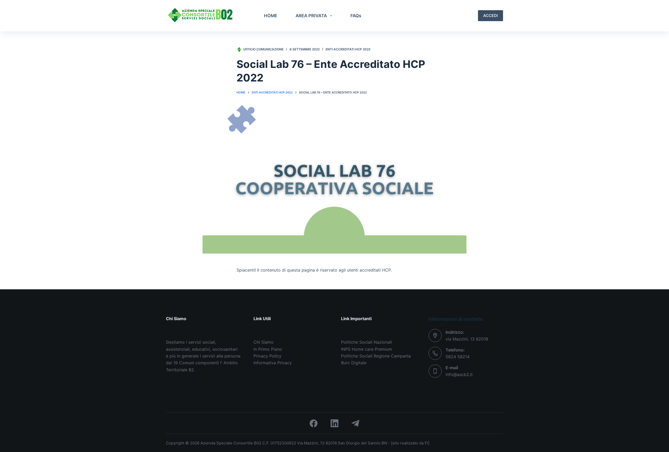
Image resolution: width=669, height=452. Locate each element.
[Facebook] (314, 423)
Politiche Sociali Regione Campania (376, 356)
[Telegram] (355, 423)
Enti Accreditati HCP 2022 (348, 49)
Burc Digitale (353, 362)
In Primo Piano (267, 349)
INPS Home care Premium (366, 349)
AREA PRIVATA (311, 15)
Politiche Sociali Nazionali (366, 342)
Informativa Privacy (272, 362)
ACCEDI (490, 15)
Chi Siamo (263, 342)
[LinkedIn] (334, 423)
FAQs (355, 15)
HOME (270, 15)
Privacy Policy (267, 356)
